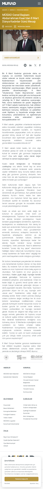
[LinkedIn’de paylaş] (30, 65)
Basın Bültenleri (9, 408)
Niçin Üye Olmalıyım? (11, 437)
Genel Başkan (28, 377)
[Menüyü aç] (39, 3)
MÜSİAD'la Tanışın (29, 374)
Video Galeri (8, 418)
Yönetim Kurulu (28, 389)
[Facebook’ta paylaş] (39, 65)
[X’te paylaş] (35, 65)
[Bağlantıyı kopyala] (25, 65)
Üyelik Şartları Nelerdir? (12, 440)
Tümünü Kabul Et (21, 479)
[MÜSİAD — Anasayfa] (9, 3)
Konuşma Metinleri (10, 411)
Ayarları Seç (34, 483)
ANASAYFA (4, 10)
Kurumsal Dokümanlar (11, 424)
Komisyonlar (27, 392)
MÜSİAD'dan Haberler (11, 374)
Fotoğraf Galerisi (9, 414)
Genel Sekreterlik (29, 386)
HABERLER (12, 10)
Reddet (7, 483)
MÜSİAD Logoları (9, 421)
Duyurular (7, 405)
